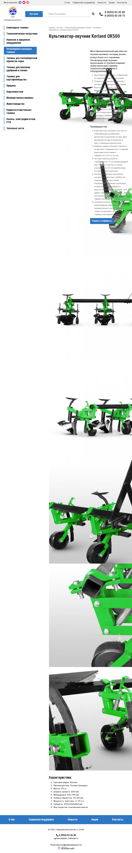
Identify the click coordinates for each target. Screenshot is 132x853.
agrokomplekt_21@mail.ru (66, 838)
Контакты (122, 2)
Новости (101, 2)
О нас (67, 2)
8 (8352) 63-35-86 (115, 12)
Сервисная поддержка (84, 2)
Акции (112, 2)
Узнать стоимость (102, 221)
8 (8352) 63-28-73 (115, 16)
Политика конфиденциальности (66, 845)
